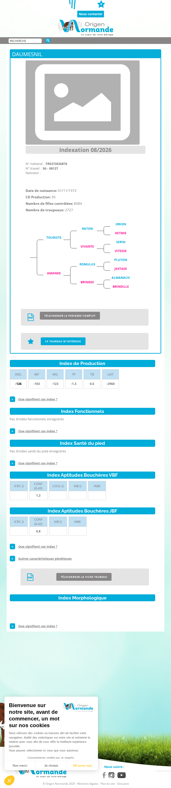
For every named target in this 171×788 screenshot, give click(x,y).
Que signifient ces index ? (37, 399)
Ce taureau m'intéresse (63, 341)
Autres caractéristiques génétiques (45, 558)
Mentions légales (87, 784)
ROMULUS (87, 264)
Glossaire (123, 784)
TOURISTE (53, 237)
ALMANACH (121, 277)
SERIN (120, 242)
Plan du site (108, 784)
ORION (121, 224)
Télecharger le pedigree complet (70, 315)
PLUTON (120, 260)
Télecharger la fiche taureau (84, 577)
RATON (87, 228)
